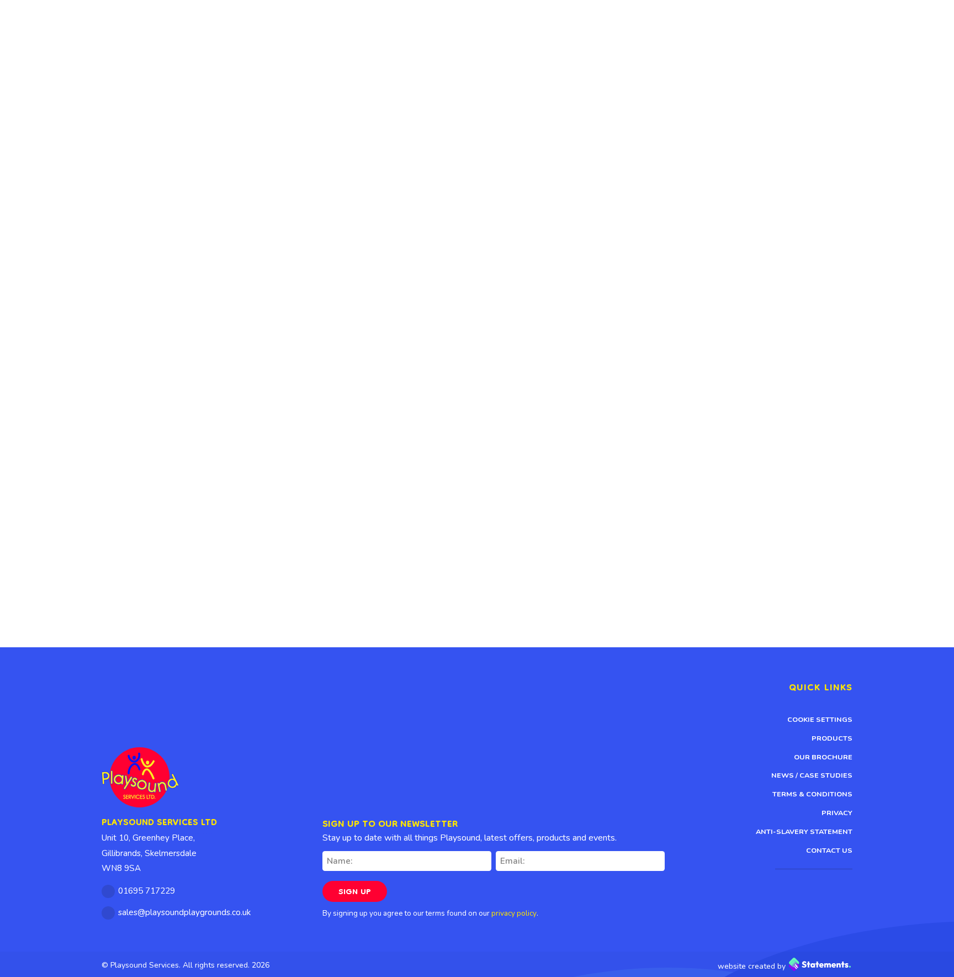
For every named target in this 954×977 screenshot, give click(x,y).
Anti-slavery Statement (804, 832)
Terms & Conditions (812, 794)
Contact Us (829, 850)
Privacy (837, 813)
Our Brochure (823, 757)
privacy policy (514, 913)
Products (832, 738)
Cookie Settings (819, 720)
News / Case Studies (811, 775)
